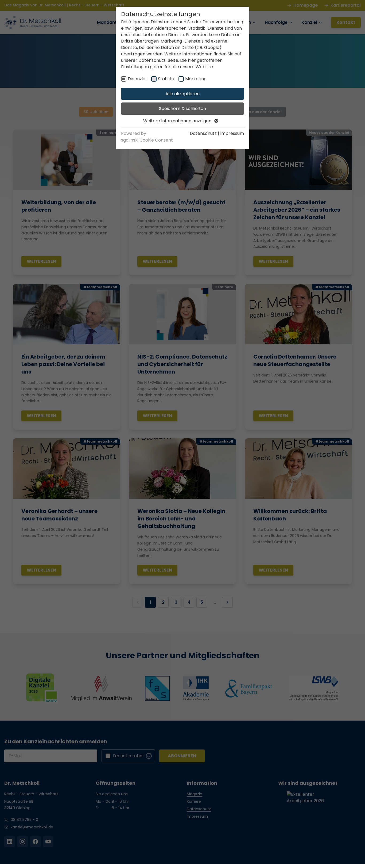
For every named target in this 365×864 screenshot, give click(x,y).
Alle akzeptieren (182, 94)
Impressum (232, 133)
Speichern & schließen (182, 108)
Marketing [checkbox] (196, 79)
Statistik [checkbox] (166, 79)
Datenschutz (203, 133)
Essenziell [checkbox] (137, 79)
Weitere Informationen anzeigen (177, 121)
